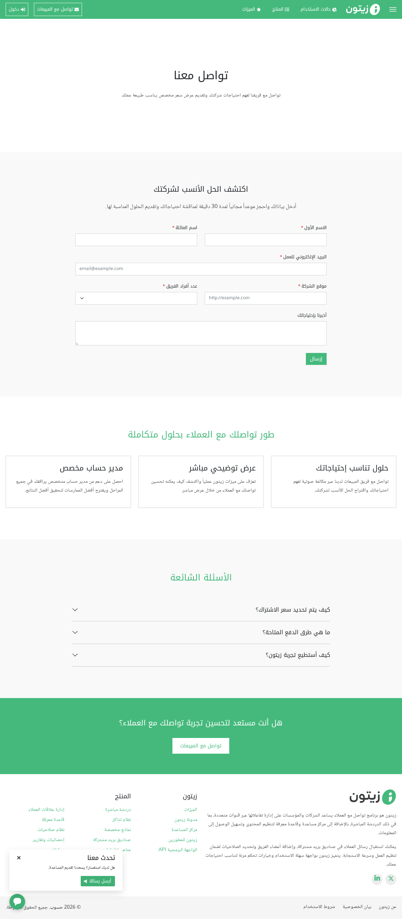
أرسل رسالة (100, 881)
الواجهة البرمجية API (178, 850)
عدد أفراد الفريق (180, 286)
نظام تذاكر (121, 820)
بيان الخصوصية (357, 907)
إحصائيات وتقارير (48, 840)
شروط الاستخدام (319, 907)
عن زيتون (387, 907)
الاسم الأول (314, 227)
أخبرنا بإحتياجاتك (312, 315)
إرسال (316, 359)
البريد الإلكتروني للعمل (303, 257)
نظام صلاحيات (51, 830)
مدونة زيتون (185, 820)
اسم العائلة (184, 227)
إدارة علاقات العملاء (46, 810)
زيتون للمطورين (182, 840)
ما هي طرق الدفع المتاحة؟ (296, 632)
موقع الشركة (312, 286)
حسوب (56, 907)
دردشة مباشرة (118, 810)
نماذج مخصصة (117, 830)
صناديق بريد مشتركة (112, 840)
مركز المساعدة (184, 830)
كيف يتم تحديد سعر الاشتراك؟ (293, 609)
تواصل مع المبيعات (200, 746)
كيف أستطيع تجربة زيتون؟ (298, 655)
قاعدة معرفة (53, 820)
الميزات (190, 810)
